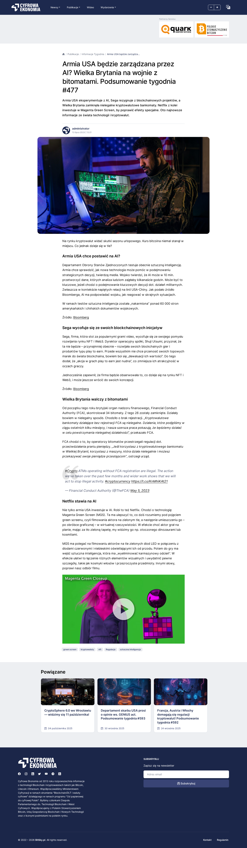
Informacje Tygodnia (93, 54)
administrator (80, 128)
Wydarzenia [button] (107, 7)
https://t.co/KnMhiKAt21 (149, 481)
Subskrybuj (187, 783)
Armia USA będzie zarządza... (123, 54)
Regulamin (222, 839)
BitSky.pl (40, 839)
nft (99, 649)
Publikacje (73, 54)
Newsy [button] (54, 7)
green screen (69, 649)
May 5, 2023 (139, 491)
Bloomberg (81, 317)
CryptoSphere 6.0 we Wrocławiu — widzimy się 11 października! (67, 712)
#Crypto (71, 471)
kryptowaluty (87, 649)
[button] (228, 7)
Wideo (90, 7)
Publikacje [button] (72, 7)
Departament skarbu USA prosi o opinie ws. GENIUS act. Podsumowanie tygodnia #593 (123, 714)
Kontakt (207, 839)
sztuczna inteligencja (130, 649)
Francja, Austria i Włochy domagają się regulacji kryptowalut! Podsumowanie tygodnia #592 (178, 716)
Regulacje (110, 649)
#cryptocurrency (117, 481)
